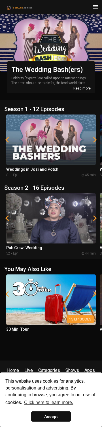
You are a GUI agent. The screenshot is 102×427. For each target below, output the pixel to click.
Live (28, 370)
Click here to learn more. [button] (48, 402)
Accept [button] (51, 416)
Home (13, 370)
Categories (49, 370)
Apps (89, 370)
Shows (72, 370)
